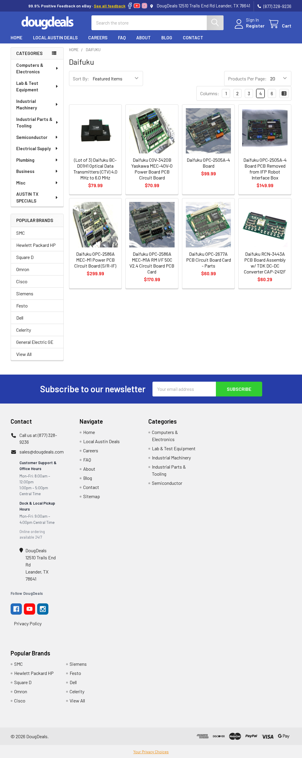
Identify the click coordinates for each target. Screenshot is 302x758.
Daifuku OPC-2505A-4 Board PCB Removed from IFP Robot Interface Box (265, 168)
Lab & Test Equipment (27, 86)
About (143, 37)
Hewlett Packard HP (36, 245)
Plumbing (25, 160)
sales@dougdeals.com (41, 451)
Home (16, 37)
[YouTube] (137, 5)
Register (255, 25)
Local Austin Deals (55, 37)
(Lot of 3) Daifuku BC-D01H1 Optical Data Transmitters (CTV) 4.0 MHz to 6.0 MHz (95, 168)
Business (25, 171)
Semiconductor (31, 137)
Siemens (24, 293)
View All (24, 354)
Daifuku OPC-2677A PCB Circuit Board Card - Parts (208, 259)
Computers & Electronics (29, 68)
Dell (19, 317)
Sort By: (81, 78)
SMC (20, 233)
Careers (97, 37)
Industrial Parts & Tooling (34, 122)
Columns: (209, 93)
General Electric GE (34, 342)
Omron (22, 269)
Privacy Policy (28, 623)
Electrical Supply (33, 148)
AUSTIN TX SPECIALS (27, 197)
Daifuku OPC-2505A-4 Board (208, 163)
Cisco (21, 281)
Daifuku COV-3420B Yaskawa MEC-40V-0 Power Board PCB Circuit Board (152, 168)
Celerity (23, 330)
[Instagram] (144, 5)
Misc (20, 182)
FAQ (122, 37)
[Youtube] (29, 609)
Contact (193, 37)
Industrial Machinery (26, 104)
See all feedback (109, 5)
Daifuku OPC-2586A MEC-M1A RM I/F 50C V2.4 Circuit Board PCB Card (151, 262)
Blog (166, 37)
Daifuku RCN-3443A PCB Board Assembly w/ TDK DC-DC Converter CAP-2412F (265, 262)
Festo (22, 305)
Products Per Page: (247, 78)
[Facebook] (130, 5)
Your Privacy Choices (151, 751)
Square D (25, 257)
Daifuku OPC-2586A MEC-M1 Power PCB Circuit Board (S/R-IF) (95, 259)
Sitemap (91, 496)
